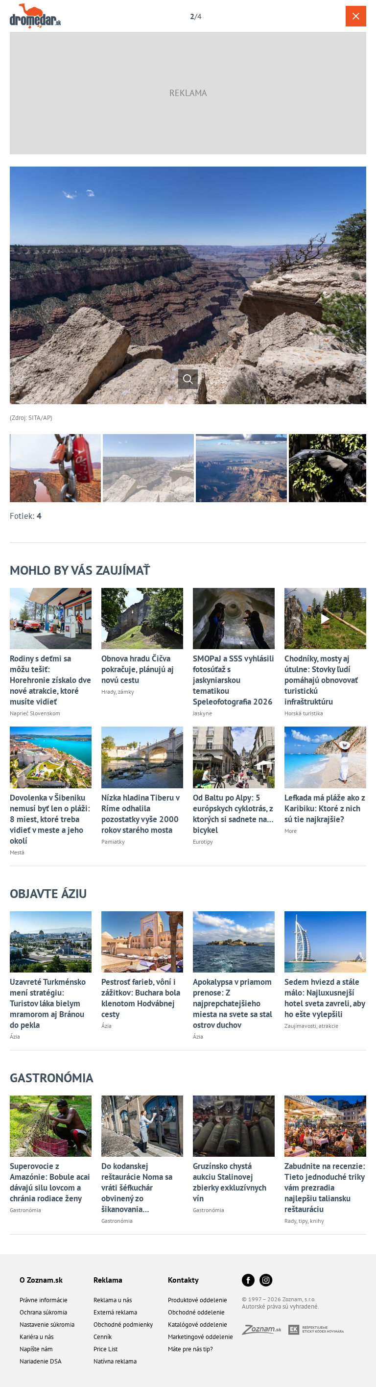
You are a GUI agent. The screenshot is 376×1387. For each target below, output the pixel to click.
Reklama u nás (113, 1300)
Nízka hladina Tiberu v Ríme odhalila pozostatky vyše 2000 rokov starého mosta (140, 813)
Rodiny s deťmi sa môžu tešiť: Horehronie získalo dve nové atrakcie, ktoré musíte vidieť (50, 680)
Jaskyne (202, 713)
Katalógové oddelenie (197, 1324)
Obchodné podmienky (123, 1324)
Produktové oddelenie (197, 1300)
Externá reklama (115, 1312)
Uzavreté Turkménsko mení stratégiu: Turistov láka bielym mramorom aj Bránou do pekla (48, 1003)
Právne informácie (44, 1300)
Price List (106, 1349)
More (290, 830)
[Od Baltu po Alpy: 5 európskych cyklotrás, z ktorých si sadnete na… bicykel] (234, 757)
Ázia (15, 1036)
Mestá (17, 852)
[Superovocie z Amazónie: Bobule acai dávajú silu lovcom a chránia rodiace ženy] (51, 1126)
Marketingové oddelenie (200, 1337)
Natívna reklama (115, 1361)
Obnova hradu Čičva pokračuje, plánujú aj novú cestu (137, 669)
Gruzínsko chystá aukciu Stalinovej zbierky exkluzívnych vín (229, 1182)
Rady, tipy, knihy (304, 1220)
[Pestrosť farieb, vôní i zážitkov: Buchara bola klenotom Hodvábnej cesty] (142, 942)
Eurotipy (203, 841)
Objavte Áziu (48, 893)
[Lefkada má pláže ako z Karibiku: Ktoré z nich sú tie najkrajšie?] (325, 757)
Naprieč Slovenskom (35, 713)
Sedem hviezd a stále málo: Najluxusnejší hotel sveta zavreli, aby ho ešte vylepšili (324, 998)
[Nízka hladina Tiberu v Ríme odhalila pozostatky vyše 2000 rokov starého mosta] (142, 757)
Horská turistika (303, 713)
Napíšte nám (36, 1349)
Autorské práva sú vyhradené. (280, 1306)
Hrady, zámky (117, 691)
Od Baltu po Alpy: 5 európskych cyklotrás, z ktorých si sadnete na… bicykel (233, 813)
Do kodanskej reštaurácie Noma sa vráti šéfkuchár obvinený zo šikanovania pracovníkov (136, 1188)
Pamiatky (113, 841)
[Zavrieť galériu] (356, 16)
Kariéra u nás (36, 1337)
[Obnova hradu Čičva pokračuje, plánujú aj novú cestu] (142, 618)
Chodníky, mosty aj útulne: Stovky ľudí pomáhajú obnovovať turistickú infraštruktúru (321, 680)
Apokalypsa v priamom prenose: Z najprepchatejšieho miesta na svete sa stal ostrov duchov (232, 1003)
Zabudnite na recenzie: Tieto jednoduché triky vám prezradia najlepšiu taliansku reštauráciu (324, 1188)
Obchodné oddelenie (196, 1312)
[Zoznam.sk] (265, 1332)
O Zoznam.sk (41, 1280)
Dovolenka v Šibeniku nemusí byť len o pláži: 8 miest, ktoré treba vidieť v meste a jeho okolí (50, 819)
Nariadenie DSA (41, 1361)
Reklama (108, 1280)
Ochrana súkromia (43, 1312)
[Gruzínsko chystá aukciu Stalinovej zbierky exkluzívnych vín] (234, 1126)
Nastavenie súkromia (47, 1324)
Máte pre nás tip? (190, 1349)
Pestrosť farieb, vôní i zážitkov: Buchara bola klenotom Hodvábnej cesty (140, 998)
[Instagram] (265, 1281)
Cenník (103, 1337)
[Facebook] (248, 1281)
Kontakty (183, 1280)
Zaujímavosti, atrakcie (311, 1025)
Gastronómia (52, 1078)
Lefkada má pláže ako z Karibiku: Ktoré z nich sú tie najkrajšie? (324, 808)
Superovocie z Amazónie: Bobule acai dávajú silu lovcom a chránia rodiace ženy (50, 1182)
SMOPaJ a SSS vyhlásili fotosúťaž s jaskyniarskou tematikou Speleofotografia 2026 (233, 680)
